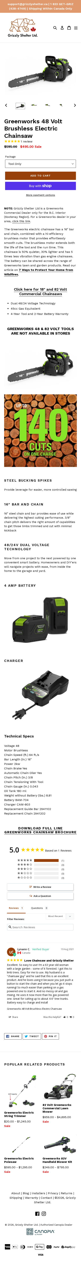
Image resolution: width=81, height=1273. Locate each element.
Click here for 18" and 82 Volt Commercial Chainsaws (40, 291)
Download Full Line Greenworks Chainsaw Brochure (40, 830)
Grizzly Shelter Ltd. (26, 1224)
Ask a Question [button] (42, 896)
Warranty (31, 1197)
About (15, 1193)
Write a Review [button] (42, 887)
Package (10, 156)
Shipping (16, 1197)
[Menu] (76, 28)
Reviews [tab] (14, 908)
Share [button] (14, 1017)
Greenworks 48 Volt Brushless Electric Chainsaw (34, 1008)
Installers (38, 1193)
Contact (46, 1197)
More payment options (40, 194)
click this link (21, 221)
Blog (26, 1193)
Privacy (53, 1193)
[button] (65, 1017)
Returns (66, 1193)
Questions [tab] (37, 908)
